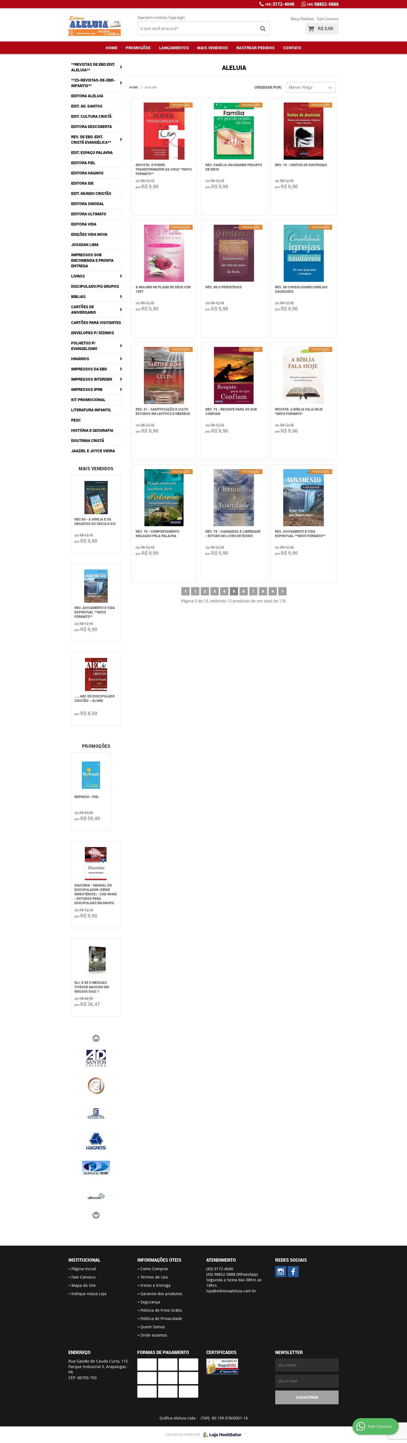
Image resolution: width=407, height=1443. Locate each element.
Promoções (138, 47)
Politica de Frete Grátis (161, 1310)
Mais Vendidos (212, 47)
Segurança (150, 1302)
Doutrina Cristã (87, 440)
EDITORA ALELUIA (87, 95)
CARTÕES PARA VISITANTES (96, 322)
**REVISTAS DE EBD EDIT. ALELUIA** (93, 67)
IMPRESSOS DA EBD (89, 369)
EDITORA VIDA (83, 224)
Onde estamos (153, 1335)
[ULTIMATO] (96, 1196)
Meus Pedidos (302, 18)
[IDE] (96, 1168)
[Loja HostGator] (220, 1434)
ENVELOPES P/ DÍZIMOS (92, 332)
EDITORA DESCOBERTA (91, 126)
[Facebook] (293, 1271)
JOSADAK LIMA (85, 244)
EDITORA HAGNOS (87, 173)
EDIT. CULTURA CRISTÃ (91, 116)
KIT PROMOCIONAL (88, 399)
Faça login (177, 17)
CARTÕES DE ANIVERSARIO (83, 309)
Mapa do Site (83, 1285)
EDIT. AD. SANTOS (86, 106)
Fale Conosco (328, 18)
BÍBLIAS (78, 296)
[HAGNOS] (96, 1141)
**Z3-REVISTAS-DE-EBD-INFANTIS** (93, 82)
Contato (292, 47)
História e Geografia (92, 430)
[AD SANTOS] (96, 1058)
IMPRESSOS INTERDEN (91, 379)
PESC (76, 420)
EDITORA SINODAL (87, 203)
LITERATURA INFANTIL (91, 409)
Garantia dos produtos (161, 1293)
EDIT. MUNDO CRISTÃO (91, 193)
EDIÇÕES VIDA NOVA (89, 234)
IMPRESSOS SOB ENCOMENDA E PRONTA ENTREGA (92, 260)
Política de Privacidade (161, 1318)
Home (111, 47)
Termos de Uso (154, 1277)
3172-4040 (279, 4)
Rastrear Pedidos (255, 47)
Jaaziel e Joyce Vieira (93, 450)
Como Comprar (154, 1268)
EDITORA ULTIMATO (88, 213)
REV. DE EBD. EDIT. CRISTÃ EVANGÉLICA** (91, 139)
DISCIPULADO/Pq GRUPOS (95, 286)
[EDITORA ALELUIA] (280, 1271)
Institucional (84, 1260)
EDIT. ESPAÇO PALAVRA (92, 152)
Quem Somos (152, 1326)
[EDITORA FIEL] (96, 1113)
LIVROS (78, 276)
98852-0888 (323, 4)
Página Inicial (83, 1268)
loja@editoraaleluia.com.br (231, 1290)
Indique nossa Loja (88, 1293)
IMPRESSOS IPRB (86, 389)
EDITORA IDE (82, 183)
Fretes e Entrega (155, 1285)
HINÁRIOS (80, 358)
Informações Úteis (159, 1260)
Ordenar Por (267, 87)
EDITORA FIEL (83, 162)
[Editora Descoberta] (96, 1085)
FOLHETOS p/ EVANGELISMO (84, 345)
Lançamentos (174, 47)
